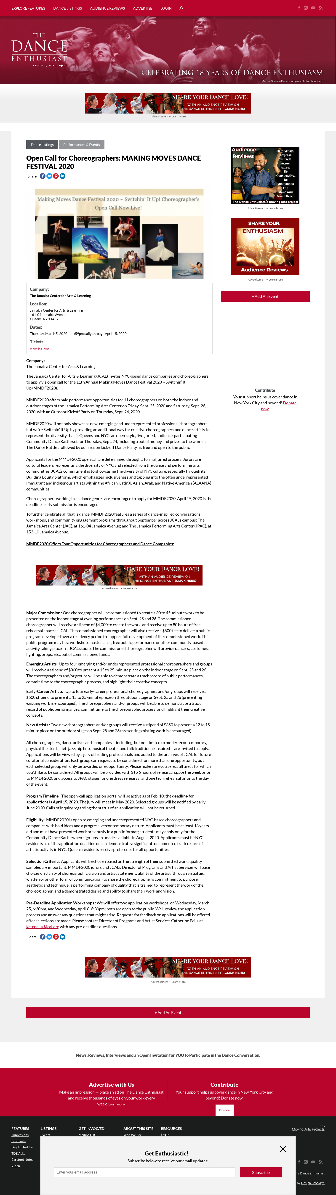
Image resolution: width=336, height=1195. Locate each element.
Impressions (20, 1135)
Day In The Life (21, 1147)
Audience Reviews (107, 8)
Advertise (142, 8)
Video (15, 1166)
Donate (224, 1110)
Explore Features (28, 8)
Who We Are (132, 1135)
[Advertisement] (265, 349)
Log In (165, 1135)
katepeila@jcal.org (42, 926)
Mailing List (87, 1135)
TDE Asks (18, 1153)
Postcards (18, 1141)
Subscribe (261, 1172)
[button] (179, 8)
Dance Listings (67, 8)
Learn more (116, 1104)
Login (166, 8)
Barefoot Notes (22, 1159)
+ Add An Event (265, 296)
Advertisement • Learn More (168, 116)
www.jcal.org (39, 348)
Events (45, 1135)
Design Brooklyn (313, 1183)
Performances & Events (81, 144)
